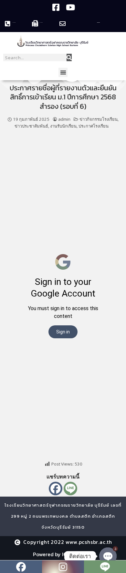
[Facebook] (55, 488)
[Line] (70, 488)
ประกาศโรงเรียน (94, 126)
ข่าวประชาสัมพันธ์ (31, 126)
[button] (63, 72)
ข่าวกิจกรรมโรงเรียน (98, 119)
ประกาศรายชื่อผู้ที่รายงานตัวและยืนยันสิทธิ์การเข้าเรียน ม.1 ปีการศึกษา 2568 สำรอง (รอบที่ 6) (63, 97)
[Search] (69, 57)
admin (64, 119)
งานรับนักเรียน (63, 126)
